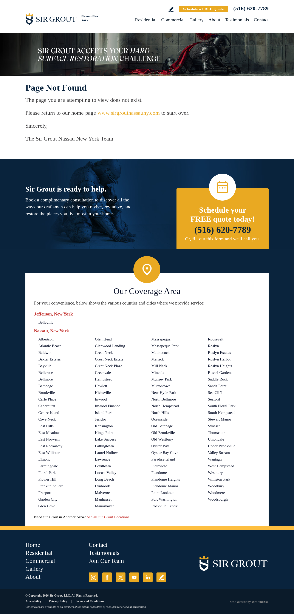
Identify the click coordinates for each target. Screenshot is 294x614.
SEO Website (238, 601)
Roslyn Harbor (219, 359)
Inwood (101, 399)
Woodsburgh (218, 499)
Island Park (104, 412)
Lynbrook (102, 486)
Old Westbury (162, 439)
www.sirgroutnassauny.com (128, 113)
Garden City (47, 499)
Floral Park (47, 472)
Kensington (104, 426)
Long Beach (104, 479)
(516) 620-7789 (251, 8)
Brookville (46, 392)
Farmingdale (48, 466)
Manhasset (103, 499)
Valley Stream (219, 452)
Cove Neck (47, 419)
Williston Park (219, 479)
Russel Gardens (220, 372)
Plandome (159, 472)
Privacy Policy (58, 601)
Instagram (93, 577)
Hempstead (103, 379)
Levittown (103, 466)
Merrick (157, 359)
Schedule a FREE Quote (203, 9)
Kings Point (104, 432)
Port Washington (164, 499)
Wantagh (215, 459)
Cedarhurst (46, 406)
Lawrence (102, 459)
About (214, 19)
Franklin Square (50, 486)
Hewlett (101, 386)
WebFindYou (260, 601)
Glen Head (103, 339)
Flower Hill (47, 479)
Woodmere (216, 492)
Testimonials (237, 19)
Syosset (214, 426)
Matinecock (160, 352)
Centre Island (48, 412)
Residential (145, 19)
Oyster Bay (160, 446)
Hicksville (103, 392)
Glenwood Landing (110, 346)
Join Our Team (106, 560)
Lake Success (105, 439)
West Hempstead (221, 466)
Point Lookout (162, 492)
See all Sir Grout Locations (108, 517)
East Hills (46, 426)
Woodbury (216, 486)
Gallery (196, 19)
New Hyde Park (163, 392)
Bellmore (45, 379)
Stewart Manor (219, 419)
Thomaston (216, 432)
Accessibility (33, 601)
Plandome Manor (164, 486)
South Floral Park (221, 406)
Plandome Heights (165, 479)
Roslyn (213, 346)
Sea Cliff (215, 392)
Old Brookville (163, 432)
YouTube (134, 577)
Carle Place (47, 399)
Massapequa (160, 339)
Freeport (44, 492)
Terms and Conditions (89, 601)
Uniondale (216, 439)
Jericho (100, 419)
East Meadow (49, 432)
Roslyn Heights (220, 366)
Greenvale (103, 372)
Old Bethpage (162, 426)
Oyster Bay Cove (164, 452)
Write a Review (171, 9)
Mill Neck (159, 366)
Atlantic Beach (50, 346)
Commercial (173, 19)
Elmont (44, 459)
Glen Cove (46, 506)
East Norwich (49, 439)
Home (32, 544)
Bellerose (45, 372)
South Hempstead (221, 412)
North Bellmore (163, 399)
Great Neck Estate (109, 359)
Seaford (214, 399)
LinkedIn (148, 577)
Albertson (46, 339)
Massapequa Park (165, 346)
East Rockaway (50, 446)
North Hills (160, 412)
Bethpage (45, 386)
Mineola (157, 372)
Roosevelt (215, 339)
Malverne (102, 492)
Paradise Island (163, 459)
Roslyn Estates (219, 352)
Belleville (45, 322)
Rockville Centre (164, 506)
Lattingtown (104, 446)
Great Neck (104, 352)
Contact (261, 19)
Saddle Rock (218, 379)
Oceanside (159, 419)
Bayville (44, 366)
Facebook (107, 577)
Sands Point (217, 386)
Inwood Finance (107, 406)
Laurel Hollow (106, 452)
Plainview (159, 466)
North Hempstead (165, 406)
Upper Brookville (221, 446)
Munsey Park (161, 379)
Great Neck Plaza (108, 366)
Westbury (215, 472)
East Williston (49, 452)
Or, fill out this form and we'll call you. (222, 238)
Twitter (120, 577)
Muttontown (160, 386)
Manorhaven (105, 506)
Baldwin (44, 352)
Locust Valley (105, 472)
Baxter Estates (49, 359)
